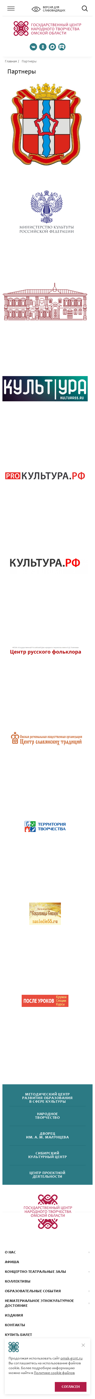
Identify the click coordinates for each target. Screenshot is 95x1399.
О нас (10, 1252)
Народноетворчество (47, 1116)
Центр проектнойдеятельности (47, 1175)
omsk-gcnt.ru (71, 1358)
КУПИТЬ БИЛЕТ (18, 1335)
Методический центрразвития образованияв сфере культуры (47, 1098)
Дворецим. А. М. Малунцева (47, 1135)
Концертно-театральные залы (35, 1272)
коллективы (18, 1282)
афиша (12, 1262)
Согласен (71, 1387)
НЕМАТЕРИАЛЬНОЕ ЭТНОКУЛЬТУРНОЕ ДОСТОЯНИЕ (39, 1303)
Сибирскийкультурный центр (47, 1155)
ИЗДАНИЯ (14, 1315)
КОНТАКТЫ (15, 1325)
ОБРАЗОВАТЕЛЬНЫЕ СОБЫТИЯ (33, 1291)
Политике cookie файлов (54, 1373)
